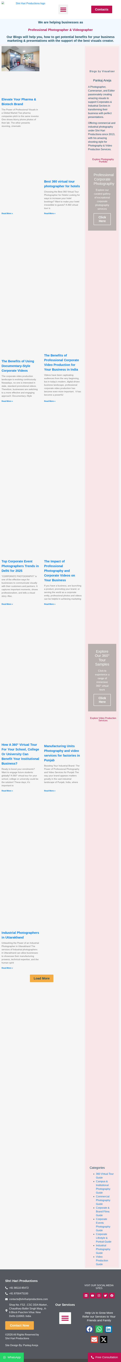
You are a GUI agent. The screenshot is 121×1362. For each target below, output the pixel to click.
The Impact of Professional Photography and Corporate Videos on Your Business (59, 571)
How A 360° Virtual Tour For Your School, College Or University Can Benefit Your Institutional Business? (20, 754)
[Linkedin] (86, 1295)
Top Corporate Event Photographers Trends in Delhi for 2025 (20, 566)
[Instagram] (99, 1295)
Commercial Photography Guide (103, 1200)
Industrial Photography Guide (103, 1249)
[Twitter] (105, 1295)
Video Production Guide (102, 1260)
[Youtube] (92, 1295)
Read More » (7, 213)
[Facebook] (112, 1295)
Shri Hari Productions (21, 1281)
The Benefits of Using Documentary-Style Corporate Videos (18, 365)
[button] (63, 9)
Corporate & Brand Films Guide (102, 1211)
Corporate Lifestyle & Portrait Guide (103, 1238)
